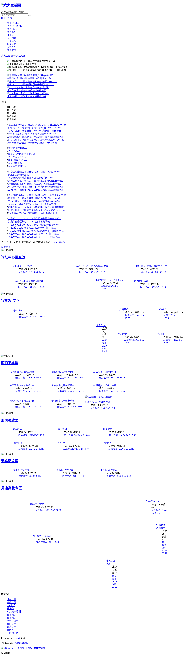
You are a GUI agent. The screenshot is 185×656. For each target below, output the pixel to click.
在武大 (57, 218)
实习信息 (61, 443)
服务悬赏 (107, 429)
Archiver (12, 648)
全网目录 (11, 623)
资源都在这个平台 (17, 157)
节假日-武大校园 (64, 470)
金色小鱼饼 (51, 143)
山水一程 (59, 230)
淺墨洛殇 (59, 137)
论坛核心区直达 (13, 257)
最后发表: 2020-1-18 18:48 (77, 435)
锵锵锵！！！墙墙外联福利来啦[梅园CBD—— (30, 84)
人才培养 (11, 38)
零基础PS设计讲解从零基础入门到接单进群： (30, 78)
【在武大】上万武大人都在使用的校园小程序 (31, 218)
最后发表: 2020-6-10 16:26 (28, 377)
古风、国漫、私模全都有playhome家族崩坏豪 (31, 130)
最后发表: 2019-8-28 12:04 (31, 272)
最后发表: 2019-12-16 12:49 (28, 406)
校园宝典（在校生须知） (22, 385)
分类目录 (11, 602)
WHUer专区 (10, 300)
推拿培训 (11, 614)
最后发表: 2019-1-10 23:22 (115, 581)
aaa (25, 148)
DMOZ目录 (12, 620)
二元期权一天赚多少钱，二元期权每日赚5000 (31, 190)
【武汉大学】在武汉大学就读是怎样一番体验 (31, 230)
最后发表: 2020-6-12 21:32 (70, 406)
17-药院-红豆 (49, 227)
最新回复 (5, 247)
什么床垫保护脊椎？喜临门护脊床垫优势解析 (31, 186)
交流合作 (11, 47)
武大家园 (11, 50)
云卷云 (57, 130)
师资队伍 (11, 35)
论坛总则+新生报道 (23, 266)
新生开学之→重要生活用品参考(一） (27, 233)
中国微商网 (12, 633)
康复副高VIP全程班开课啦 (21, 154)
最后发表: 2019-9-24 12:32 (153, 272)
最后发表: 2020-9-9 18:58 (31, 476)
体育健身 (162, 334)
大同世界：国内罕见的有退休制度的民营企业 (31, 180)
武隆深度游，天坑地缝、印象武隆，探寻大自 (31, 137)
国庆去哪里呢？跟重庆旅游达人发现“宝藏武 (30, 140)
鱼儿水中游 (60, 124)
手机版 (20, 648)
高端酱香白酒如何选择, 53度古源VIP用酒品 (30, 183)
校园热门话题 (141, 281)
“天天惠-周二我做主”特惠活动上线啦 (27, 143)
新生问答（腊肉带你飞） (106, 371)
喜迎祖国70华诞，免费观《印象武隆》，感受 (31, 124)
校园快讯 (17, 443)
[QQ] (4, 648)
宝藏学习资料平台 (17, 166)
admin (58, 127)
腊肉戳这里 (9, 420)
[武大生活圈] (11, 5)
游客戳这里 (9, 461)
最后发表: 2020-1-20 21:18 (32, 316)
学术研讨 (18, 310)
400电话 (11, 605)
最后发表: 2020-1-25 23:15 (121, 449)
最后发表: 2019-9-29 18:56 (48, 510)
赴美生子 (11, 599)
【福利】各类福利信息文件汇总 (151, 266)
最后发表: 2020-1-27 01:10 (103, 408)
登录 (9, 18)
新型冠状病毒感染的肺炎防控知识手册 (27, 177)
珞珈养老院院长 (42, 221)
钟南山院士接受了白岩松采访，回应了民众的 (31, 171)
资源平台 (12, 151)
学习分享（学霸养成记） (64, 400)
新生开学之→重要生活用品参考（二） (27, 236)
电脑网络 (122, 334)
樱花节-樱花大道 (21, 470)
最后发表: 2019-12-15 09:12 (164, 547)
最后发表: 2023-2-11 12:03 (70, 377)
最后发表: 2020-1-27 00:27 (119, 476)
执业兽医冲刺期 (16, 148)
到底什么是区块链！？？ (21, 221)
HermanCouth (58, 242)
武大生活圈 (15, 26)
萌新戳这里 (9, 363)
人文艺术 (101, 325)
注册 (3, 18)
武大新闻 (11, 32)
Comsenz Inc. (21, 643)
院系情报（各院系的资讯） (98, 402)
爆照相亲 (62, 429)
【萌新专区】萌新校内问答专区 (28, 281)
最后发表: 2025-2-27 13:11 (31, 449)
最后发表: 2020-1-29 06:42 (28, 391)
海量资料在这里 (16, 160)
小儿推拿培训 (14, 611)
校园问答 (107, 443)
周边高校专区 (11, 488)
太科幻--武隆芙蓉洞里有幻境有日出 (26, 133)
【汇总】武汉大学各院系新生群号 (25, 227)
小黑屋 (28, 648)
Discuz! (16, 638)
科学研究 (11, 44)
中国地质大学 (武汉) (40, 536)
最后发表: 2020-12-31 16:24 (31, 435)
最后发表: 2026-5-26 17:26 (153, 287)
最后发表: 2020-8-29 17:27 (92, 272)
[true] (29, 15)
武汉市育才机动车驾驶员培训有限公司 (26, 90)
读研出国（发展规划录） (22, 371)
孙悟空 (10, 608)
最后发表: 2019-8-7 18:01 (74, 476)
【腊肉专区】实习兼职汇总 (109, 280)
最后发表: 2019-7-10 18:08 (31, 287)
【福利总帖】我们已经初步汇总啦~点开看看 (30, 224)
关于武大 (14, 23)
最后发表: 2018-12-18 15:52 (122, 435)
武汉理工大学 (37, 504)
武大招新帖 (12, 29)
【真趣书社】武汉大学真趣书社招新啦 (26, 96)
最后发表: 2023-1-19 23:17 (49, 542)
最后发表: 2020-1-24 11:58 (104, 345)
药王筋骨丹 (14, 174)
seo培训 (11, 629)
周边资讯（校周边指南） (22, 400)
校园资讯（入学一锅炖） (64, 371)
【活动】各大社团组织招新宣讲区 (90, 266)
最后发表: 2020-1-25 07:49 (112, 377)
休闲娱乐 (162, 309)
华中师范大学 (153, 501)
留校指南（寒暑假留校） (64, 385)
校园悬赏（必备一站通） (106, 385)
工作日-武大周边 (108, 470)
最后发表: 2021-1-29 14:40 (76, 449)
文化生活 (11, 41)
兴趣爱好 (123, 309)
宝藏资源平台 (15, 163)
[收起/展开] (7, 250)
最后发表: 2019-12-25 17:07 (70, 391)
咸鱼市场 (17, 429)
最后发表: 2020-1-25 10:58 (112, 391)
